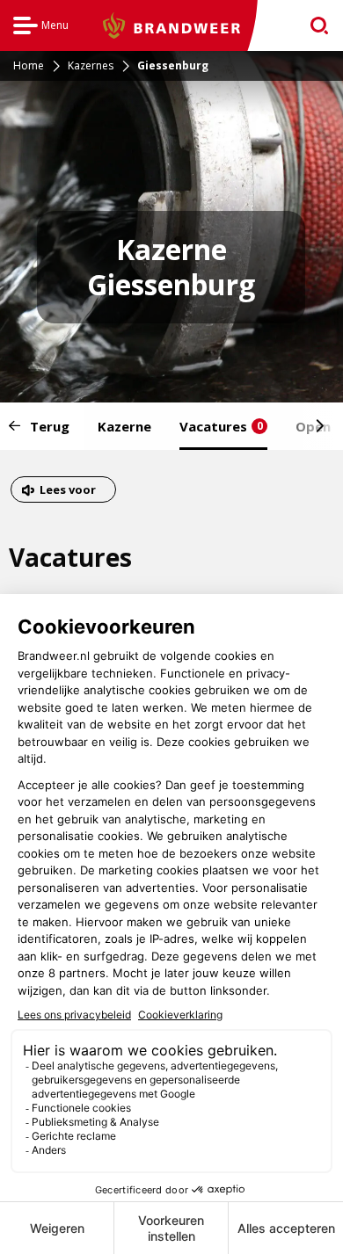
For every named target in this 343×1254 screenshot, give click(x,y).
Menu (40, 28)
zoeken (313, 26)
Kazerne (124, 426)
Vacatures (221, 426)
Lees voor (67, 492)
